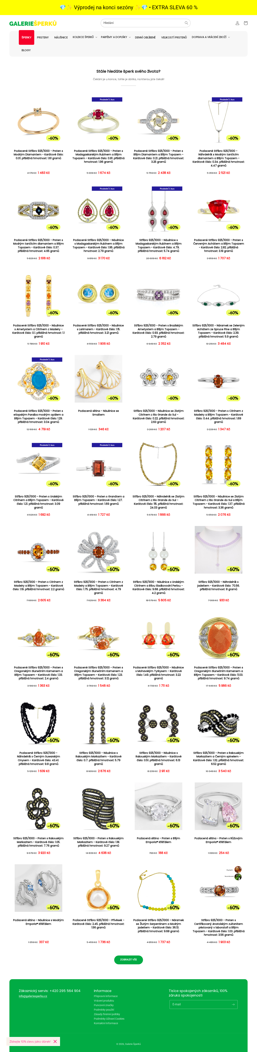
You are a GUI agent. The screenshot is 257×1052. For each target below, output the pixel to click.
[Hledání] (186, 23)
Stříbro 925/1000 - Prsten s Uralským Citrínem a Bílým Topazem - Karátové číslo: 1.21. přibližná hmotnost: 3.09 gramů (38, 502)
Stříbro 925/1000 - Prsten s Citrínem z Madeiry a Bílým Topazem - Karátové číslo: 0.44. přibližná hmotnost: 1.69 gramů (218, 416)
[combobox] (146, 23)
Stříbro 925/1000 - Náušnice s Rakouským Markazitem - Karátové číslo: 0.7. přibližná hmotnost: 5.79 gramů (99, 758)
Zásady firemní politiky (107, 1014)
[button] (85, 37)
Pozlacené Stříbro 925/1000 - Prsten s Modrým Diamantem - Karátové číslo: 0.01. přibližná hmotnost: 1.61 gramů (38, 154)
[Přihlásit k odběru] (233, 1004)
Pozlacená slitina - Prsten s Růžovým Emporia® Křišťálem (219, 840)
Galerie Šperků (133, 1044)
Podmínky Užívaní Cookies (109, 1018)
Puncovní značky (104, 1005)
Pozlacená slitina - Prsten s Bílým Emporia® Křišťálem (158, 840)
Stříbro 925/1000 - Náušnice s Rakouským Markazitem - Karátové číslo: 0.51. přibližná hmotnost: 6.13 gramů (159, 758)
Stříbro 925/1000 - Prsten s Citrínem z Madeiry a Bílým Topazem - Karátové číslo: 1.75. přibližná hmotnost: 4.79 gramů (98, 587)
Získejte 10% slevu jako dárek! (30, 1041)
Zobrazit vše (128, 959)
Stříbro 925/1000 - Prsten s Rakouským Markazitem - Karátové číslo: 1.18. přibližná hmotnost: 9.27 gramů (98, 842)
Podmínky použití (104, 1009)
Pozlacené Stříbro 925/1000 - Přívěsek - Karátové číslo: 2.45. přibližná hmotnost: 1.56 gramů (98, 923)
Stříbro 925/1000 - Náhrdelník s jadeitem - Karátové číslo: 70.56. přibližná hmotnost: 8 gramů (218, 585)
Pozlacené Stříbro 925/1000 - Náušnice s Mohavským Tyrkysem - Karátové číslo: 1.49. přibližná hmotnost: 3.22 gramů (158, 673)
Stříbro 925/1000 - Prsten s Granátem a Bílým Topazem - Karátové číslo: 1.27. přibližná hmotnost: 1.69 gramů (98, 500)
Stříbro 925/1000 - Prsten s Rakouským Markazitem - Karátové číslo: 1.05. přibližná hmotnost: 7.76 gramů (38, 842)
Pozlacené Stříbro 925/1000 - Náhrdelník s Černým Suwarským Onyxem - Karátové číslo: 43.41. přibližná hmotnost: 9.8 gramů (38, 758)
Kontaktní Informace (106, 1023)
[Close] (55, 1041)
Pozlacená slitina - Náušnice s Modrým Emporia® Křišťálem (38, 922)
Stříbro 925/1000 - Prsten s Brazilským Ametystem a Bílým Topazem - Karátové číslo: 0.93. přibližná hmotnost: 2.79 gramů (158, 331)
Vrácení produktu (104, 1000)
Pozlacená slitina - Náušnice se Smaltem (98, 413)
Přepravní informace (106, 996)
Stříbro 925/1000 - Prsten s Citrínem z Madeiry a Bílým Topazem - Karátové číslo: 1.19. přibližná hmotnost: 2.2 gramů (38, 585)
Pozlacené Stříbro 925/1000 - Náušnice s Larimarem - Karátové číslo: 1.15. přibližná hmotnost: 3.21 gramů (98, 329)
